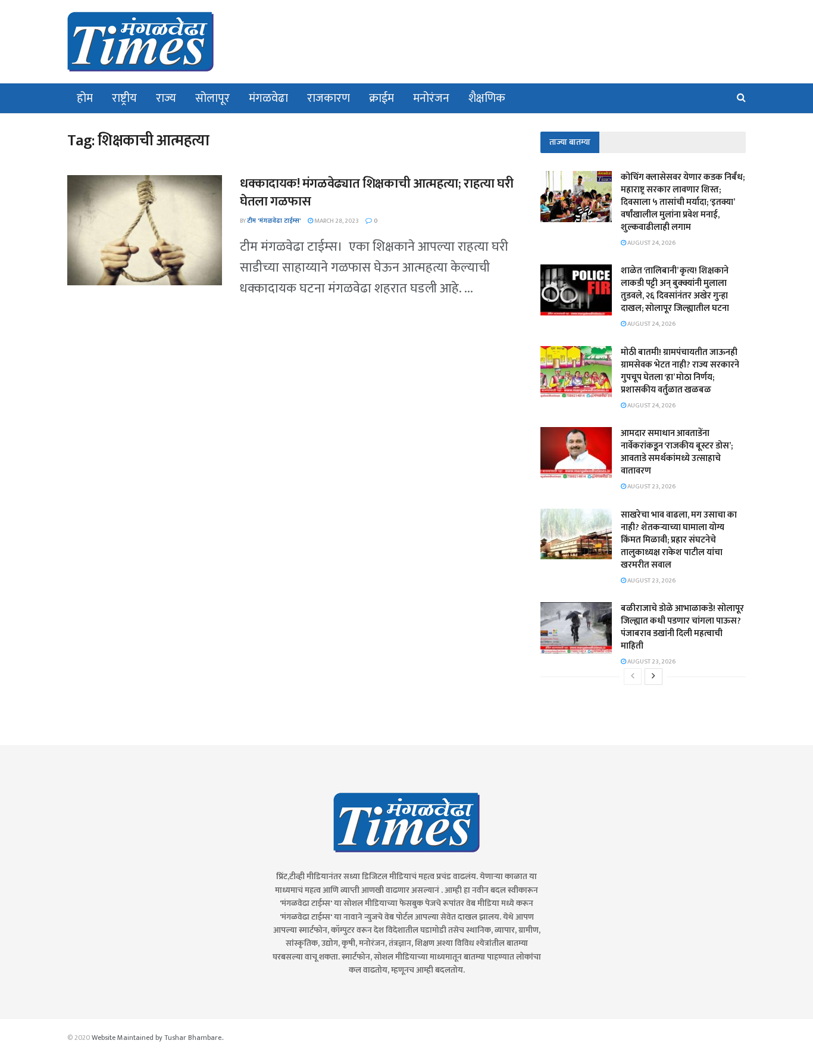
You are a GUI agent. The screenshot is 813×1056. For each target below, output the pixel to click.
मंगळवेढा (268, 98)
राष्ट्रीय (124, 98)
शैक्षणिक (486, 98)
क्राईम (381, 98)
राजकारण (328, 98)
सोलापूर (212, 98)
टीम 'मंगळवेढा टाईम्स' (274, 221)
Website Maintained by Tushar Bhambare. (157, 1037)
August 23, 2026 (651, 486)
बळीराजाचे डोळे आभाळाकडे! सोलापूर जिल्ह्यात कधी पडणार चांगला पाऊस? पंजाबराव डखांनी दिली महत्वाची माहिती (682, 627)
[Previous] (633, 676)
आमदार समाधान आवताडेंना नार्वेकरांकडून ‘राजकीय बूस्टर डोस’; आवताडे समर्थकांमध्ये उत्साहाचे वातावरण (677, 452)
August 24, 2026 (651, 243)
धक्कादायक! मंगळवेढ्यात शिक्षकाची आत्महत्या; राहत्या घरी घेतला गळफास (376, 193)
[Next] (653, 676)
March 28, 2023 (336, 221)
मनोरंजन (431, 98)
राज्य (166, 98)
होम (85, 98)
